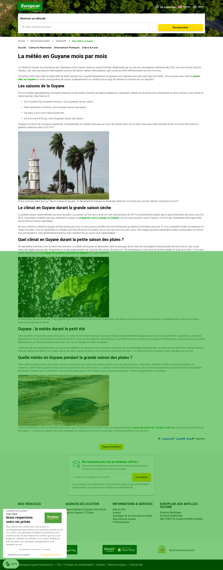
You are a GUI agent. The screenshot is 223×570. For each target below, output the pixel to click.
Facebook (167, 438)
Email (189, 438)
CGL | (53, 564)
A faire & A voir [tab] (90, 47)
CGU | (60, 564)
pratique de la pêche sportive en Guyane (65, 252)
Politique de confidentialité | (80, 564)
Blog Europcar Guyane (40, 41)
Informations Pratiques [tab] (67, 47)
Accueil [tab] (22, 47)
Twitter (179, 438)
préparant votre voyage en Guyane (99, 217)
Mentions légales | (119, 564)
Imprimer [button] (200, 438)
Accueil (21, 41)
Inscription (142, 477)
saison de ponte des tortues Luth (151, 427)
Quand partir (61, 41)
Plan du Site (136, 564)
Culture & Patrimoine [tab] (40, 47)
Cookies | (102, 564)
